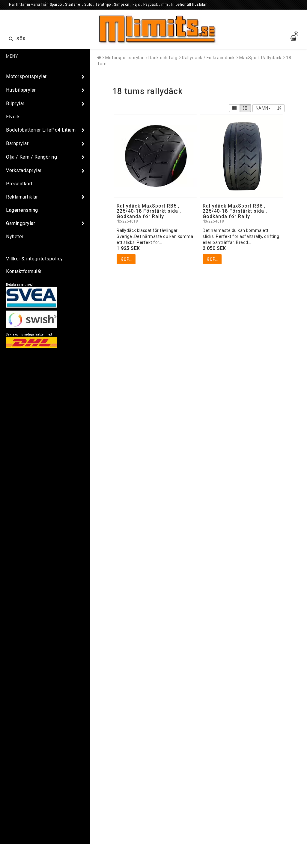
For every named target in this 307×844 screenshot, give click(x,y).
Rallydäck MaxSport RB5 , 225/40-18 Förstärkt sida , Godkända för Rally (149, 211)
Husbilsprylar (21, 90)
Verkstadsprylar (24, 170)
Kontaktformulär (24, 271)
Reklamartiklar (22, 197)
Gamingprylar (20, 223)
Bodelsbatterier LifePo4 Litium (41, 130)
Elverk (13, 117)
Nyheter (15, 236)
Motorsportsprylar (26, 76)
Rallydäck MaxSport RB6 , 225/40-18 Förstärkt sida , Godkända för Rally (235, 211)
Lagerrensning (22, 210)
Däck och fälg (162, 57)
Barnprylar (17, 143)
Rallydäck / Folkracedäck (208, 57)
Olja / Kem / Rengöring (31, 157)
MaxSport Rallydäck (260, 57)
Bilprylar (15, 103)
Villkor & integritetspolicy (34, 259)
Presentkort (19, 184)
